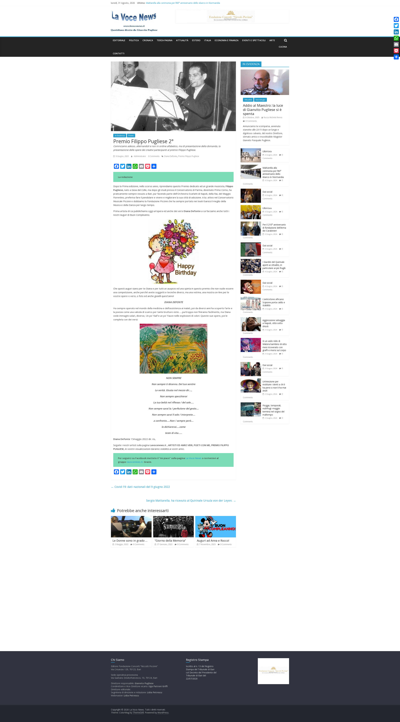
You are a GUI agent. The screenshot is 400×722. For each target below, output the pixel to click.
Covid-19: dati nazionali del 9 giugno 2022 (140, 487)
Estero (196, 40)
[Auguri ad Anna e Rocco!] (215, 518)
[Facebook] (396, 19)
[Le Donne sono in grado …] (131, 518)
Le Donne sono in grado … (130, 540)
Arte (272, 40)
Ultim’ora (150, 2)
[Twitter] (396, 26)
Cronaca (147, 40)
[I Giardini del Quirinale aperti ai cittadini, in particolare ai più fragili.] (251, 260)
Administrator (140, 156)
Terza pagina (164, 40)
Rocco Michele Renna (273, 117)
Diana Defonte (170, 156)
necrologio (260, 99)
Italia (207, 40)
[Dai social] (251, 190)
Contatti (118, 53)
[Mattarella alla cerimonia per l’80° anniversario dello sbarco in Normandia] (251, 166)
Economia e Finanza (226, 40)
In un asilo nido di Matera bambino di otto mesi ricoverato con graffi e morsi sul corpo (274, 345)
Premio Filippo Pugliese (188, 156)
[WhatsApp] (396, 38)
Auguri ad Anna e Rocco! (213, 540)
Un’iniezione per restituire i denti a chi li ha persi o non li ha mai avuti (274, 386)
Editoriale (119, 40)
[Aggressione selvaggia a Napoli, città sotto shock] (251, 318)
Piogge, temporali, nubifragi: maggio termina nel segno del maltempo (273, 410)
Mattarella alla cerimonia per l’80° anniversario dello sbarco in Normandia (273, 172)
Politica (134, 40)
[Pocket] (396, 51)
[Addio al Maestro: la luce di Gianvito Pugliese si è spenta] (265, 71)
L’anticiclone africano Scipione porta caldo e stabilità (273, 302)
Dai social (267, 191)
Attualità (182, 40)
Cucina (283, 46)
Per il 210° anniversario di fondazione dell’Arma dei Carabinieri (274, 227)
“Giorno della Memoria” (170, 540)
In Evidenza (120, 135)
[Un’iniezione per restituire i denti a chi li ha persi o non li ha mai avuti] (251, 380)
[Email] (396, 44)
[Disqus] (173, 594)
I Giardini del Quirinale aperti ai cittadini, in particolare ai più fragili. (274, 265)
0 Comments (153, 156)
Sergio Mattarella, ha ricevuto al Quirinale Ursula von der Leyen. (191, 500)
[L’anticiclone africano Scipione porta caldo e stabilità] (251, 297)
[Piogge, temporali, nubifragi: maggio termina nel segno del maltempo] (251, 404)
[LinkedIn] (396, 32)
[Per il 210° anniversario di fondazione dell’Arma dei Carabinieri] (251, 223)
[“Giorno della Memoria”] (173, 518)
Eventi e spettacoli (254, 40)
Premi (131, 135)
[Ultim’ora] (251, 149)
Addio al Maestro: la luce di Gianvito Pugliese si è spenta (263, 109)
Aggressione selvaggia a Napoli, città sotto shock (273, 323)
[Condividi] (396, 57)
